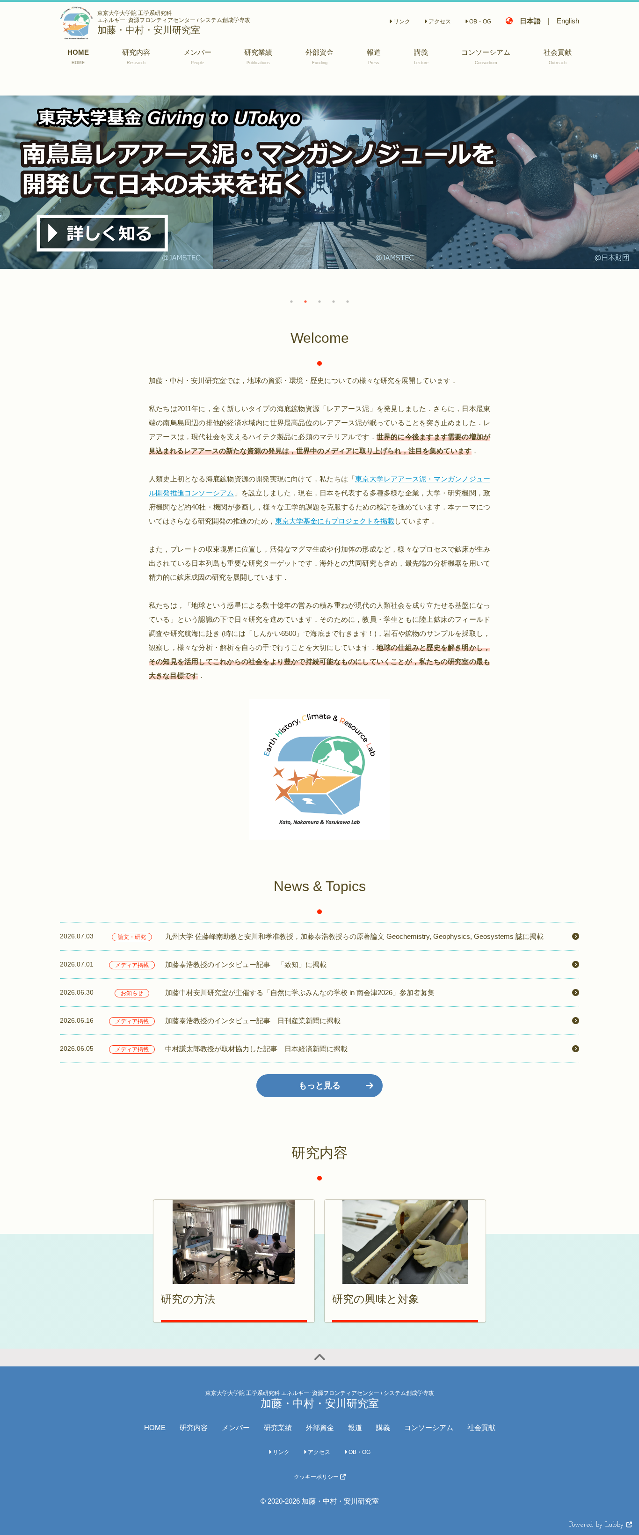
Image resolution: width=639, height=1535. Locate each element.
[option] (319, 182)
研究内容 (194, 1428)
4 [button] (333, 301)
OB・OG (479, 21)
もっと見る (319, 1085)
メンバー (236, 1428)
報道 (355, 1428)
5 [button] (347, 301)
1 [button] (291, 301)
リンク (401, 21)
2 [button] (305, 301)
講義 (383, 1428)
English (568, 21)
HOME (155, 1428)
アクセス (439, 21)
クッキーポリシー (317, 1477)
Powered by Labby (597, 1524)
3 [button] (319, 301)
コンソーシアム (428, 1428)
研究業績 (278, 1428)
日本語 (530, 21)
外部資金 (320, 1428)
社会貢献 (481, 1428)
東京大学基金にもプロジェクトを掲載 (334, 521)
